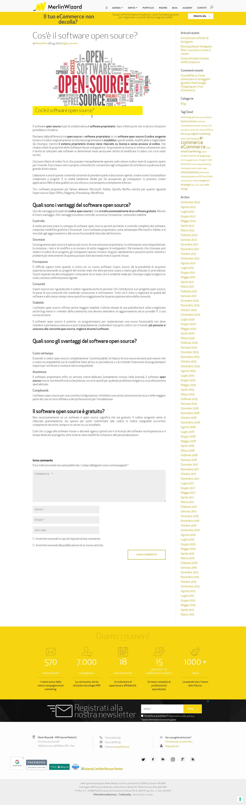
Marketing (207, 164)
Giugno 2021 (188, 272)
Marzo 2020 (188, 338)
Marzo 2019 (187, 394)
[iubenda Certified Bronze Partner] (101, 769)
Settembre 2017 (190, 478)
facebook (185, 155)
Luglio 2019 (187, 375)
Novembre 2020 (190, 305)
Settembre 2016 (190, 530)
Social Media (207, 176)
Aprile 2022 (187, 226)
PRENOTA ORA (200, 16)
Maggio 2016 (188, 549)
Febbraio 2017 (189, 507)
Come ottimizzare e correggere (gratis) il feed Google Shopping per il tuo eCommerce (195, 83)
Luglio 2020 (188, 319)
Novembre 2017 (190, 469)
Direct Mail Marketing (190, 138)
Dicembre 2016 (189, 516)
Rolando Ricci (41, 43)
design (187, 134)
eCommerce (193, 147)
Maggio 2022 (188, 221)
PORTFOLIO (148, 8)
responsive (193, 176)
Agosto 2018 (188, 427)
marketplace (186, 168)
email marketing (191, 151)
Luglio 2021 (187, 268)
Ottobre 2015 (188, 582)
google (203, 155)
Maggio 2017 (188, 493)
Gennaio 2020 (189, 347)
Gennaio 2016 (189, 567)
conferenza (201, 121)
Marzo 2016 (187, 558)
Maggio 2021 (188, 277)
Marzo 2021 (187, 286)
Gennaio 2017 (188, 511)
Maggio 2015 (188, 605)
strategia (186, 184)
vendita (201, 185)
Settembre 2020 (190, 315)
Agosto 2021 (188, 263)
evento (204, 152)
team (193, 185)
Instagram (203, 160)
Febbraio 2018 (189, 455)
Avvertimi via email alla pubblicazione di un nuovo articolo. (70, 545)
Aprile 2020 (187, 333)
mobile (204, 168)
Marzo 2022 (187, 230)
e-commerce (192, 140)
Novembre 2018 (190, 413)
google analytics (192, 160)
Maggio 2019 (188, 385)
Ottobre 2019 (188, 361)
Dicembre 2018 (189, 408)
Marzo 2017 (187, 502)
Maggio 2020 (188, 329)
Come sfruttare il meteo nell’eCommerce (195, 60)
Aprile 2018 (187, 446)
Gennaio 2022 (189, 240)
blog (63, 43)
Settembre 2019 (190, 366)
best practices (189, 121)
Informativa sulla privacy (105, 794)
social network (186, 181)
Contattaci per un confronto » (179, 741)
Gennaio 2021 (188, 296)
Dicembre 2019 (189, 352)
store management (201, 180)
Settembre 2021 (190, 258)
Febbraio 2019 (189, 399)
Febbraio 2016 (189, 563)
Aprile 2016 (187, 553)
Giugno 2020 (188, 324)
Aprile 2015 (187, 610)
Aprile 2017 (187, 497)
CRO (208, 130)
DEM (182, 134)
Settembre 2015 (190, 586)
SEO (200, 176)
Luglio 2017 (187, 483)
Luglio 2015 (187, 596)
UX (197, 185)
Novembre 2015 (190, 577)
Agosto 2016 (188, 535)
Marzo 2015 (187, 614)
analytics (208, 117)
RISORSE (163, 8)
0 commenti (72, 43)
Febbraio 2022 (189, 235)
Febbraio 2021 (189, 291)
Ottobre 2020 (189, 310)
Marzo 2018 (187, 450)
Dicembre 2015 (189, 572)
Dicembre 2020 (190, 300)
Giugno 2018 (188, 436)
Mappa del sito (172, 746)
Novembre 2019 (190, 357)
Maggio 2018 (188, 441)
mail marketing (197, 164)
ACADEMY (187, 8)
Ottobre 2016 (188, 525)
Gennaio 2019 (189, 404)
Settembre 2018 (190, 422)
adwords (195, 117)
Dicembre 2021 (189, 244)
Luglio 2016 (187, 539)
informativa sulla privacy (181, 716)
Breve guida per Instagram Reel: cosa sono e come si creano (196, 50)
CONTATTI (202, 8)
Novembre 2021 (190, 249)
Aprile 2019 (187, 389)
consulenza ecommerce (190, 125)
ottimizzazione (189, 172)
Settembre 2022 (190, 202)
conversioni (194, 130)
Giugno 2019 (188, 380)
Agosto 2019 (188, 371)
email (208, 147)
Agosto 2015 (188, 591)
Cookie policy (125, 794)
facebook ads (194, 156)
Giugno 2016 (188, 544)
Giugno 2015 (188, 600)
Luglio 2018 (187, 432)
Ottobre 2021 (188, 254)
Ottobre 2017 (188, 474)
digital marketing (200, 134)
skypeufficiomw (121, 746)
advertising (186, 117)
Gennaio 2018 (189, 460)
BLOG (175, 8)
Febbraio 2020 (189, 343)
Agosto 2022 (188, 207)
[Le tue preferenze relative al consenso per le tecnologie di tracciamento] (240, 799)
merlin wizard (196, 168)
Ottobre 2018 (188, 418)
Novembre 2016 (190, 521)
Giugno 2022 (188, 216)
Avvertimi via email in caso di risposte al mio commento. (68, 539)
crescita (203, 130)
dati (211, 130)
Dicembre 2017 (189, 464)
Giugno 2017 (188, 488)
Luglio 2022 (187, 211)
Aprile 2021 (187, 282)
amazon (201, 117)
